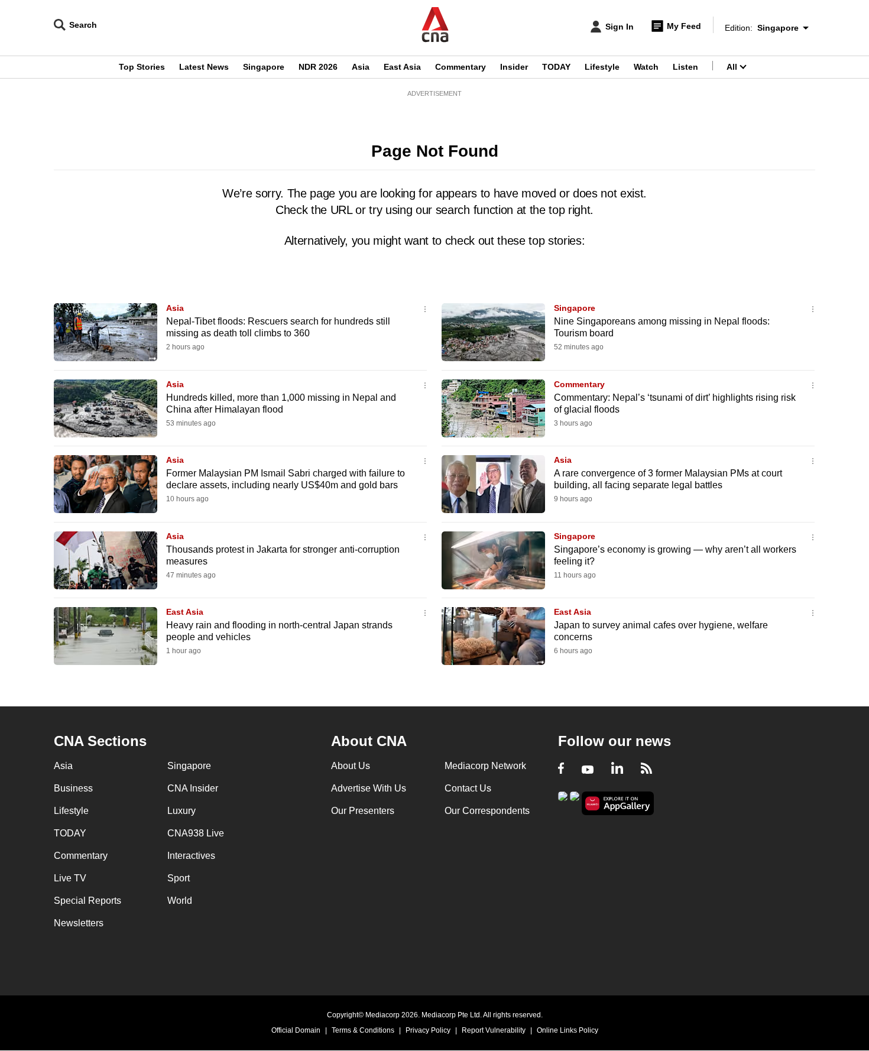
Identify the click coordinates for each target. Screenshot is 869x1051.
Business (73, 788)
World (179, 901)
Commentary (460, 67)
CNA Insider (192, 788)
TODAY (556, 67)
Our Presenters (362, 811)
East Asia (402, 67)
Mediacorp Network (485, 766)
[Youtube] (588, 769)
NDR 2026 (318, 67)
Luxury (181, 811)
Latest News (204, 67)
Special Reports (87, 901)
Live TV (70, 878)
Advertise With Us (368, 788)
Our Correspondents (487, 811)
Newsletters (78, 923)
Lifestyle (602, 67)
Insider (514, 67)
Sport (178, 878)
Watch (646, 67)
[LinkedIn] (617, 769)
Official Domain (295, 1030)
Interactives (191, 856)
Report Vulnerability (494, 1030)
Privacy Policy (428, 1030)
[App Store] (574, 802)
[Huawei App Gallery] (618, 804)
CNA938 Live (195, 833)
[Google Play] (563, 802)
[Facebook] (561, 769)
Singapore (263, 67)
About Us (350, 766)
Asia (360, 67)
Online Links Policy (567, 1030)
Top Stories (142, 67)
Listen (685, 67)
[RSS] (646, 769)
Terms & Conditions (363, 1030)
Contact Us (468, 788)
